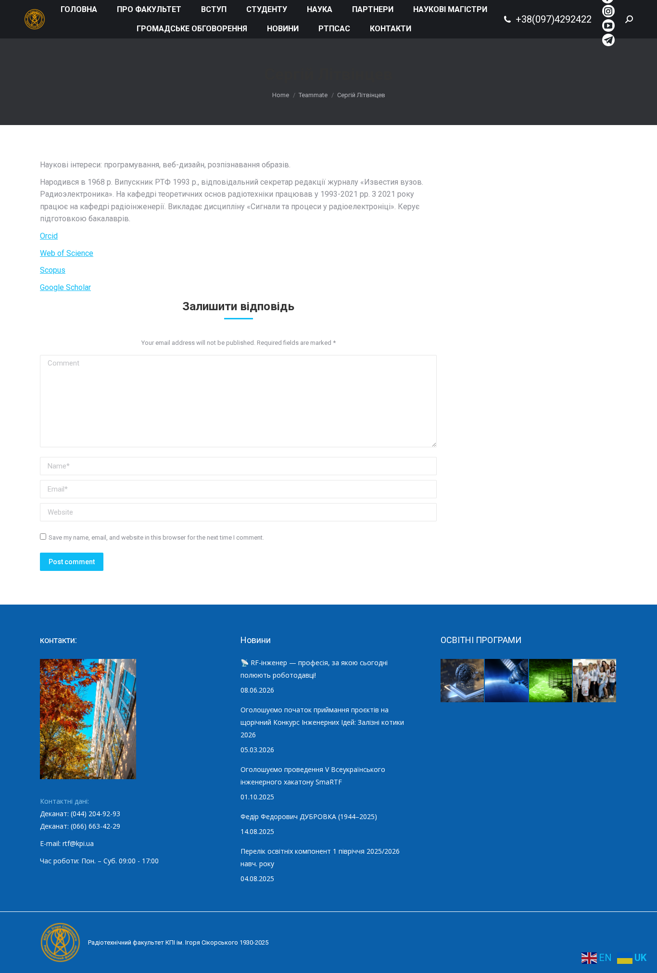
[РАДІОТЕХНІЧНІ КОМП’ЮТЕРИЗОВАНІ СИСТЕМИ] (551, 681)
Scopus (52, 270)
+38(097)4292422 (554, 19)
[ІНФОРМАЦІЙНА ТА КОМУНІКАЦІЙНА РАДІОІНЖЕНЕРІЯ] (507, 681)
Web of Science (66, 253)
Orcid (49, 235)
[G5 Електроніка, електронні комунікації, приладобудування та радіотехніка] (595, 681)
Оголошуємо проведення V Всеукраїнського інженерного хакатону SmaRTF (312, 775)
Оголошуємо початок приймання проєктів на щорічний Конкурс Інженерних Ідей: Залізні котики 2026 (322, 722)
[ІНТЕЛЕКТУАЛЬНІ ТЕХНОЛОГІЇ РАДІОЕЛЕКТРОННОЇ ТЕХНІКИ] (463, 681)
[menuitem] (79, 9)
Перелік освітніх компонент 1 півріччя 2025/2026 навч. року (320, 857)
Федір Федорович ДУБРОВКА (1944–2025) (308, 816)
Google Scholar (65, 287)
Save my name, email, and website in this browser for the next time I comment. (156, 537)
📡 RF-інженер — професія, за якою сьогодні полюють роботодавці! (314, 669)
